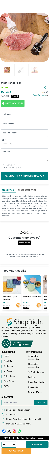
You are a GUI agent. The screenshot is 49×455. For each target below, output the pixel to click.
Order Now (37, 445)
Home (6, 356)
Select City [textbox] (7, 143)
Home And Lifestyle (36, 382)
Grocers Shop (34, 387)
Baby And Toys (34, 392)
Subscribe (40, 402)
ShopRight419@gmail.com (18, 410)
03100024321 (12, 414)
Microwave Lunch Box (11, 297)
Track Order (9, 381)
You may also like (15, 270)
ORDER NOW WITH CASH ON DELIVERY (26, 176)
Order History (9, 376)
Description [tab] (8, 190)
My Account (9, 371)
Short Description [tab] (27, 190)
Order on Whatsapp (14, 103)
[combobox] (24, 143)
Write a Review (24, 243)
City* (4, 140)
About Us (8, 361)
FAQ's (6, 386)
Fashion (31, 377)
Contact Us (8, 366)
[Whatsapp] (19, 431)
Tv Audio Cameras (36, 372)
